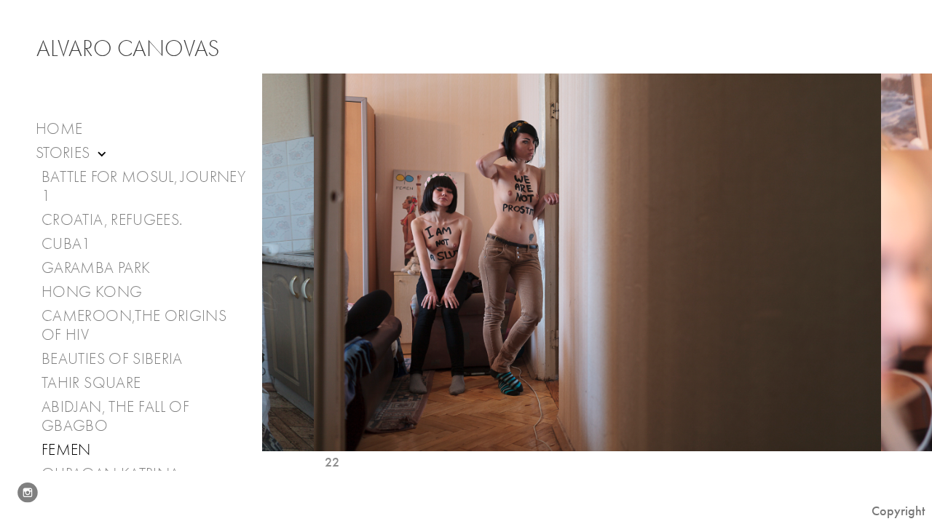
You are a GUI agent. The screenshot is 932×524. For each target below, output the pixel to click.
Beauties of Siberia (112, 359)
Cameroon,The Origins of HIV (134, 325)
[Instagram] (28, 493)
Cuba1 (66, 244)
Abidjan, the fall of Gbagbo (115, 416)
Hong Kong (92, 292)
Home (59, 129)
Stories (65, 153)
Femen (66, 449)
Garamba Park (96, 268)
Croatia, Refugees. (112, 220)
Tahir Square (91, 383)
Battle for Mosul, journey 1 (143, 186)
